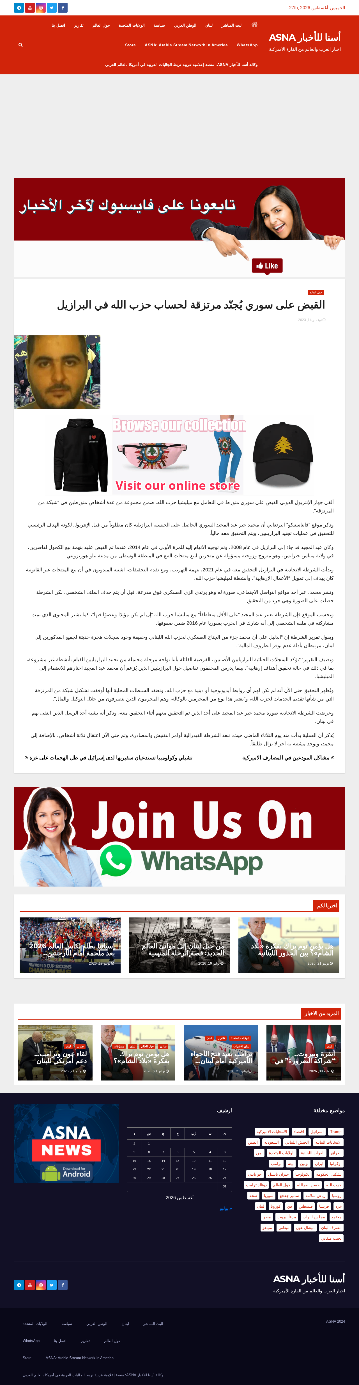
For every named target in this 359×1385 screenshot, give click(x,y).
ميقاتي (284, 1227)
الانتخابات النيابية (328, 1142)
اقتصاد (299, 1131)
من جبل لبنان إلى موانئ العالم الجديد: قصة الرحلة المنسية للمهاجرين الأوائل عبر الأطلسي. (180, 953)
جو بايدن (255, 1174)
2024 (341, 1321)
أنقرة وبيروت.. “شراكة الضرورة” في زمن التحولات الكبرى (305, 1061)
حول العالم (101, 25)
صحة (253, 1195)
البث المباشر (232, 25)
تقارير (79, 25)
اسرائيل (317, 1131)
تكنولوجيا (302, 1174)
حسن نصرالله (308, 1185)
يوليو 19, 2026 (209, 963)
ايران (319, 1163)
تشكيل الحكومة (329, 1174)
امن (259, 1153)
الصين (253, 1142)
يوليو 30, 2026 (319, 1071)
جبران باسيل (278, 1174)
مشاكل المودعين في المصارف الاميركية (286, 758)
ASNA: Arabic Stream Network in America (186, 45)
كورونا (276, 1206)
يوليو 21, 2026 (318, 963)
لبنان (209, 25)
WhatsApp (247, 45)
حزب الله (334, 1185)
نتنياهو (267, 1227)
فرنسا (324, 1206)
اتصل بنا (58, 25)
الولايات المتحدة (132, 25)
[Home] (255, 25)
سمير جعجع (289, 1195)
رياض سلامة (315, 1195)
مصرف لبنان (331, 1227)
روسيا (337, 1195)
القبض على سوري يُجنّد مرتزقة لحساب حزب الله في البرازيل (191, 304)
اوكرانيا (336, 1163)
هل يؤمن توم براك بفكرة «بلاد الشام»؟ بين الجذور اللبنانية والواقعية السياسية (292, 953)
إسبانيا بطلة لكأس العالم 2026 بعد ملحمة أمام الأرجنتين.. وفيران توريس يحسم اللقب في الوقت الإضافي (71, 956)
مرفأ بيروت (286, 1217)
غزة (338, 1206)
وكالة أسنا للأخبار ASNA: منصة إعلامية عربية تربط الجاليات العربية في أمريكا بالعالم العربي (181, 64)
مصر (267, 1217)
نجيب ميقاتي (331, 1238)
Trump (336, 1131)
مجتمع (337, 1217)
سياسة (159, 25)
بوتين (304, 1163)
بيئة (291, 1163)
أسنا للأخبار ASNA (305, 37)
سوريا (268, 1195)
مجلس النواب (314, 1217)
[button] (21, 44)
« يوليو (226, 1208)
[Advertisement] (179, 116)
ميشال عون (305, 1227)
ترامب (276, 1163)
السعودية (271, 1142)
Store (130, 45)
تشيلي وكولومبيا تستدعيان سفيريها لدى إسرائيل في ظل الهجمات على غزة (110, 758)
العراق (336, 1153)
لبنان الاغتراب (241, 1046)
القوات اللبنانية (313, 1153)
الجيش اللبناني (297, 1142)
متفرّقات (119, 1046)
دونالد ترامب (256, 1185)
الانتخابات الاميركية (272, 1131)
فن (289, 1206)
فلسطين (306, 1206)
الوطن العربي (185, 25)
